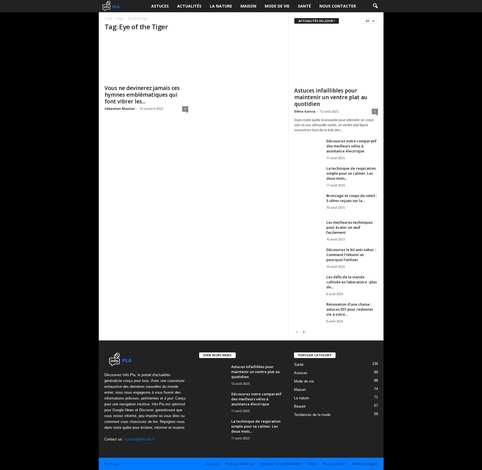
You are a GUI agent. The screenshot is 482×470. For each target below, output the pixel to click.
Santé (304, 6)
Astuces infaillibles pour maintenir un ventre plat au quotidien (330, 97)
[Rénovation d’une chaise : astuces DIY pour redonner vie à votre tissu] (308, 312)
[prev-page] (297, 332)
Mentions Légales (365, 464)
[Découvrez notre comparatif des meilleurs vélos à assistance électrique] (308, 148)
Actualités (189, 6)
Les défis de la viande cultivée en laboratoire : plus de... (351, 281)
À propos (212, 464)
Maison (248, 6)
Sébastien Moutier (120, 108)
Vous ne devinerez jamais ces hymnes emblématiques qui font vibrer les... (142, 94)
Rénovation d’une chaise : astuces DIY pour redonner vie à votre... (349, 309)
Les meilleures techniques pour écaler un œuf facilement (349, 227)
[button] (375, 6)
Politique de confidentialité (281, 464)
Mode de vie (277, 6)
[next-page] (304, 332)
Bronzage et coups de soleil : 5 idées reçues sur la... (351, 198)
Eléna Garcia (304, 111)
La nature (221, 6)
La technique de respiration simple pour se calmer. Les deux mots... (351, 173)
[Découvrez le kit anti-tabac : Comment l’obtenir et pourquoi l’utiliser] (308, 257)
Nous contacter (337, 6)
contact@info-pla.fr (139, 439)
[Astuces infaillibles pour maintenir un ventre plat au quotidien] (336, 57)
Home (108, 18)
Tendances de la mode (312, 415)
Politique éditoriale (240, 464)
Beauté (299, 406)
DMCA (312, 464)
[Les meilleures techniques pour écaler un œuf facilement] (308, 230)
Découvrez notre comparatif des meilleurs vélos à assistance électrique (351, 146)
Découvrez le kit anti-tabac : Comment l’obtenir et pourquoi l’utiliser (351, 254)
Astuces (160, 6)
